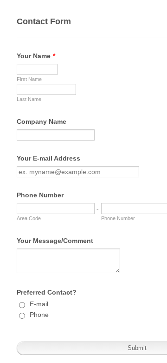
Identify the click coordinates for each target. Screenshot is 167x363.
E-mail (39, 304)
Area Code (29, 218)
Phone (39, 314)
